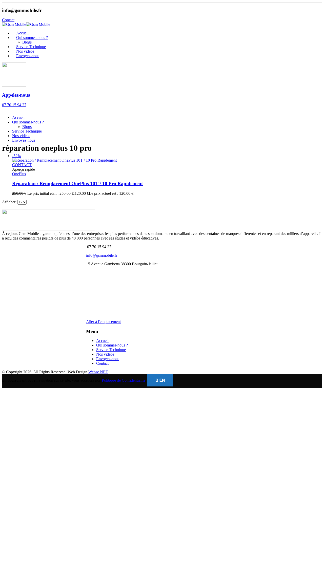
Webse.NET (98, 372)
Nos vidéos (21, 136)
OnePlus (19, 174)
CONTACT (22, 165)
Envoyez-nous (27, 56)
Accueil (18, 117)
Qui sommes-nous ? (32, 37)
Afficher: (9, 202)
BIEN (160, 380)
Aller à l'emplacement (103, 321)
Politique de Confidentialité (123, 380)
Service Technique (27, 131)
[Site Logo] (26, 24)
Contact (102, 363)
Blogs (27, 126)
